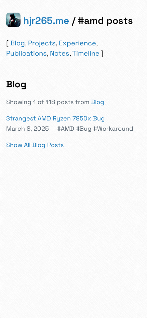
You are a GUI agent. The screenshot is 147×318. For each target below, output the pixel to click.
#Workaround (113, 128)
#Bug (84, 128)
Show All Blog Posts (35, 145)
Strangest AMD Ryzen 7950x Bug (55, 118)
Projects (42, 43)
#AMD (65, 128)
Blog (17, 43)
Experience (77, 43)
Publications (26, 53)
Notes (59, 53)
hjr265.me (46, 20)
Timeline (85, 53)
